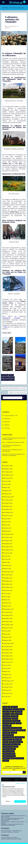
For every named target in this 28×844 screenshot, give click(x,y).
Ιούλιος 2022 (7, 556)
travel (12, 713)
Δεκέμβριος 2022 (8, 540)
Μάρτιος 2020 (7, 640)
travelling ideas (7, 720)
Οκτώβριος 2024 (8, 472)
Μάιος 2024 (7, 487)
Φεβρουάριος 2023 (9, 534)
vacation (12, 723)
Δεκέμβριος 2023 (8, 503)
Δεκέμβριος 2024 (8, 465)
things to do (6, 713)
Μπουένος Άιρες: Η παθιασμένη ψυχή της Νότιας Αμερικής (13, 822)
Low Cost (16, 709)
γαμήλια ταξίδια (17, 739)
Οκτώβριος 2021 (8, 584)
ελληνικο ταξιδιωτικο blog (15, 741)
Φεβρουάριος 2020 (9, 643)
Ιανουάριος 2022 (8, 575)
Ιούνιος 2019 (7, 668)
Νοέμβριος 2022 (8, 543)
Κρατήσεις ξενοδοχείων (7, 839)
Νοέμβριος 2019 (8, 652)
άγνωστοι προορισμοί (8, 737)
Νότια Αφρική (6, 732)
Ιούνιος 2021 (7, 596)
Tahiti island (19, 711)
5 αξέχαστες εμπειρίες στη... (17, 7)
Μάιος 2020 (7, 634)
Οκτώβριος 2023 (8, 509)
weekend (18, 723)
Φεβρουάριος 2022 (9, 571)
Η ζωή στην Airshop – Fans (11, 415)
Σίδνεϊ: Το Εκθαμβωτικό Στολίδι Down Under (13, 442)
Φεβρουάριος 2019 (9, 681)
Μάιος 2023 (7, 525)
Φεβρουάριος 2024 (9, 497)
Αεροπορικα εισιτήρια (12, 837)
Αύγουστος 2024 (8, 478)
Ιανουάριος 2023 (8, 537)
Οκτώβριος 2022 (8, 546)
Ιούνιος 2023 (7, 521)
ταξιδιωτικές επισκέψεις (9, 753)
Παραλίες (14, 732)
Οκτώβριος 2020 (8, 621)
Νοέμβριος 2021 (8, 581)
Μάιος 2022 (7, 562)
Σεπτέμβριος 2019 (8, 659)
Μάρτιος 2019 (7, 677)
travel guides (6, 716)
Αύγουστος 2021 (8, 590)
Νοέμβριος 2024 (8, 468)
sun (13, 711)
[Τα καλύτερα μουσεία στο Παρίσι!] (20, 362)
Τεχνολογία (7, 428)
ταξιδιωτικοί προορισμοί (8, 379)
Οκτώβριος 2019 (8, 656)
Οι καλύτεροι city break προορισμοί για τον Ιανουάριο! (14, 388)
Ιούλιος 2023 (7, 518)
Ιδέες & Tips (7, 418)
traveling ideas (7, 718)
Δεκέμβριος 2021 (8, 578)
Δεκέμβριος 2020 (8, 615)
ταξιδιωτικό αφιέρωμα (8, 758)
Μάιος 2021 (7, 599)
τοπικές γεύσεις (19, 758)
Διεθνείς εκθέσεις (17, 839)
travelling (15, 718)
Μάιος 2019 (7, 671)
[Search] (23, 398)
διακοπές (5, 741)
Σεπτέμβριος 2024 (8, 475)
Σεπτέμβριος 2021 (8, 587)
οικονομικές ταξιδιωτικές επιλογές (11, 744)
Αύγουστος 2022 (8, 553)
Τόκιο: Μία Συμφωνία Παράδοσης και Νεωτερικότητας (10, 820)
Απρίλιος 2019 (7, 674)
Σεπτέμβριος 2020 (8, 624)
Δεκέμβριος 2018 (8, 687)
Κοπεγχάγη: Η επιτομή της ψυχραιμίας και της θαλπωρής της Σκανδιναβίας (12, 825)
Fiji (9, 706)
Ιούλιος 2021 (7, 593)
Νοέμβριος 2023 (8, 506)
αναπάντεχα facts (19, 737)
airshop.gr (16, 2)
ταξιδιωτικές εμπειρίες (8, 751)
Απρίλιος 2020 (7, 637)
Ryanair (22, 709)
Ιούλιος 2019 (7, 665)
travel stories (16, 720)
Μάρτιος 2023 (7, 531)
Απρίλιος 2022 (7, 565)
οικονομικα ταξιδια (7, 746)
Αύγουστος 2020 (8, 628)
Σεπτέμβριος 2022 (8, 550)
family (4, 706)
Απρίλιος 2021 (7, 603)
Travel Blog (5, 375)
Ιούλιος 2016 (7, 696)
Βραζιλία (12, 730)
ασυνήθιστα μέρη (7, 739)
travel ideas (15, 716)
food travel (14, 706)
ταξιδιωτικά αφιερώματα (8, 377)
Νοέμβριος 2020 (8, 618)
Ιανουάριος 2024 (8, 500)
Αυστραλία (5, 730)
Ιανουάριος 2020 (8, 646)
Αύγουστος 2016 (8, 693)
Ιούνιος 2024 (7, 484)
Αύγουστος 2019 (8, 662)
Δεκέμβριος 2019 (8, 649)
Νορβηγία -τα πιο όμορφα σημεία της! (17, 392)
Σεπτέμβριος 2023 (8, 512)
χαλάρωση (5, 760)
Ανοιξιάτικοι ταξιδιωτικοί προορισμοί (12, 727)
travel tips (5, 723)
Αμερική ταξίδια (7, 725)
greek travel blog (7, 709)
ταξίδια (11, 375)
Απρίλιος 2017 (7, 690)
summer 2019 (6, 711)
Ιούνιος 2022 (7, 559)
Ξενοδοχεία (7, 421)
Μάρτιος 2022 (7, 568)
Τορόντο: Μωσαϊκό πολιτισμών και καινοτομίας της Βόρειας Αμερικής (13, 816)
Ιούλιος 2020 (7, 631)
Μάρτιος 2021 (7, 606)
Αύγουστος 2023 (8, 515)
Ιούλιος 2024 (7, 481)
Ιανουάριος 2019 (8, 684)
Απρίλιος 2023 (7, 528)
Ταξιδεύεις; (5, 7)
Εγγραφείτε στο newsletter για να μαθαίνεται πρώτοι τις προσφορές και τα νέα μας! (14, 768)
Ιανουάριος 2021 (8, 612)
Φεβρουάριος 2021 (9, 609)
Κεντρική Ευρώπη (20, 730)
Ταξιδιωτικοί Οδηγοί (8, 734)
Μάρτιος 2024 (7, 493)
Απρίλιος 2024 (7, 490)
